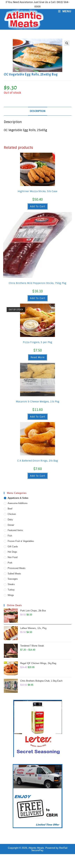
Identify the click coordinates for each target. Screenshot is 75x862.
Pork (10, 562)
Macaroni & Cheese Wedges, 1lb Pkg (37, 401)
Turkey (11, 589)
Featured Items (15, 530)
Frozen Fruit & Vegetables (21, 541)
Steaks (11, 584)
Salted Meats (14, 573)
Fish (10, 535)
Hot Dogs (12, 552)
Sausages (13, 579)
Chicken (12, 514)
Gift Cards (13, 546)
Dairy (10, 519)
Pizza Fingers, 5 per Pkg (37, 342)
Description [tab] (37, 111)
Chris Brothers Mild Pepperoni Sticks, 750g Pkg (37, 283)
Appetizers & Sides (18, 498)
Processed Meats (16, 568)
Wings (11, 595)
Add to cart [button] (37, 206)
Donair (11, 525)
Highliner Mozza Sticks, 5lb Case (37, 191)
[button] (67, 43)
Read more (38, 357)
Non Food (12, 557)
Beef (10, 508)
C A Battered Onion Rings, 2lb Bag (37, 460)
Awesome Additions (18, 503)
